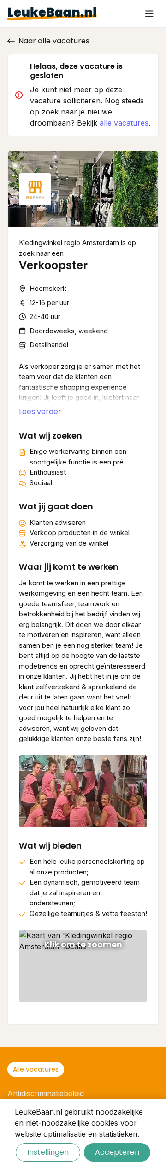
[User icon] (149, 14)
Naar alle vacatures (53, 41)
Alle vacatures (36, 1069)
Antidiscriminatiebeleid (45, 1093)
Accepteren (117, 1152)
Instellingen (48, 1152)
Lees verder (40, 411)
